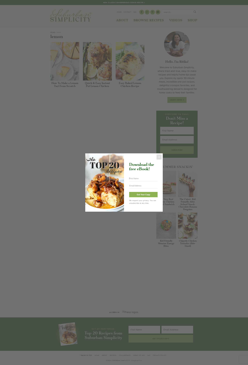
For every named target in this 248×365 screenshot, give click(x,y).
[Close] (159, 157)
